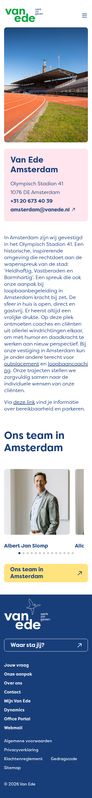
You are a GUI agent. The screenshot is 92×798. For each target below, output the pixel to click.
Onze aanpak (18, 674)
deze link (24, 402)
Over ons (13, 683)
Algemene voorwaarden (28, 741)
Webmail (13, 728)
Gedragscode (64, 758)
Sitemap (12, 767)
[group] (37, 509)
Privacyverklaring (21, 750)
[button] (19, 553)
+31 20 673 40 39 (31, 201)
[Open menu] (84, 16)
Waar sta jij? (27, 645)
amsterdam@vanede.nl (40, 209)
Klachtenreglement (23, 758)
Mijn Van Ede (17, 701)
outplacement (21, 363)
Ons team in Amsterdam (26, 573)
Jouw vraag (16, 665)
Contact (12, 692)
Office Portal (17, 719)
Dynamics (14, 710)
